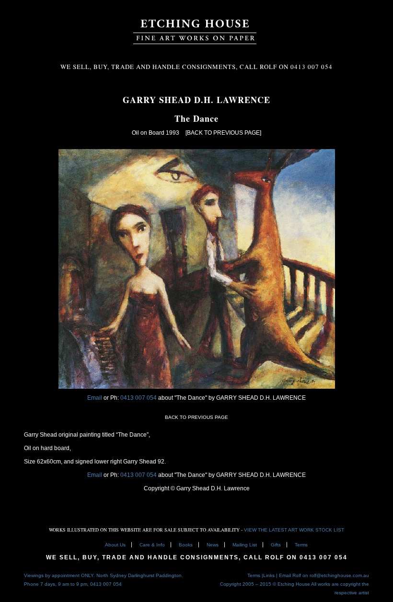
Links (269, 575)
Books (186, 544)
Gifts (276, 544)
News (213, 544)
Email (94, 397)
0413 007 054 (139, 397)
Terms (301, 544)
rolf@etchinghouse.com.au (339, 575)
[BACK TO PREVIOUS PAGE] (223, 132)
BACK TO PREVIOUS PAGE (196, 417)
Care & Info (152, 544)
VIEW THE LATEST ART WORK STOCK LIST (294, 530)
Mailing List (244, 544)
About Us (115, 544)
